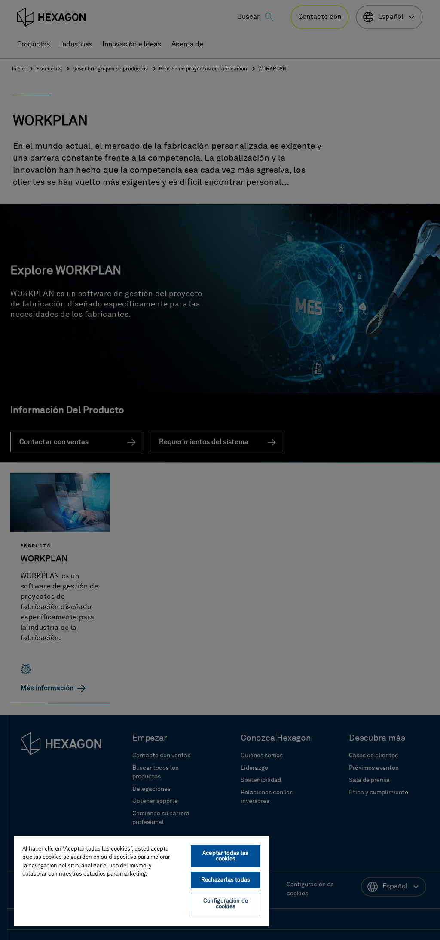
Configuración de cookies (225, 903)
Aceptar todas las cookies (225, 856)
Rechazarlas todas (225, 880)
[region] (141, 880)
